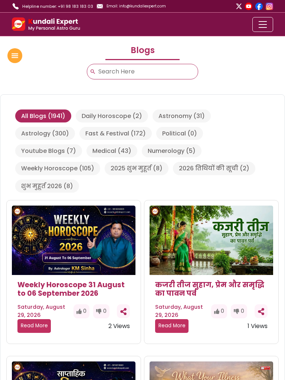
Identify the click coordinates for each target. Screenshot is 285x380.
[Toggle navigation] (262, 24)
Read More (34, 325)
